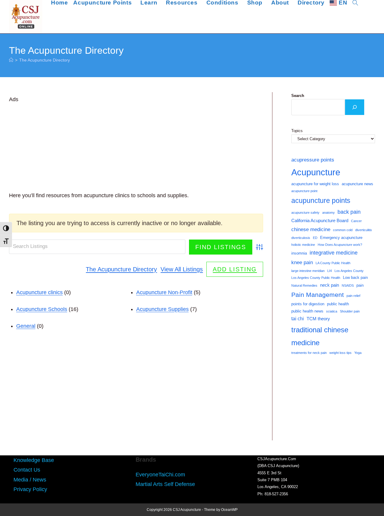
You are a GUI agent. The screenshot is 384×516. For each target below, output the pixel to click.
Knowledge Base (34, 460)
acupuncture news (357, 184)
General (25, 326)
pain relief (353, 295)
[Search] (354, 107)
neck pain (329, 285)
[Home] (11, 60)
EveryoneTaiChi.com (160, 475)
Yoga (358, 353)
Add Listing (235, 269)
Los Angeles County (349, 271)
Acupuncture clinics (39, 292)
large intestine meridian (308, 271)
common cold (342, 230)
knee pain (302, 262)
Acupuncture (315, 172)
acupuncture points (320, 200)
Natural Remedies (304, 285)
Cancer (356, 221)
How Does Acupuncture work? (340, 244)
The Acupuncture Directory (44, 60)
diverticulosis (300, 238)
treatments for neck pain (309, 353)
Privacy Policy (30, 489)
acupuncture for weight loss (315, 184)
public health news (307, 311)
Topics (297, 130)
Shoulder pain (350, 311)
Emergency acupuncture (341, 237)
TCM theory (318, 318)
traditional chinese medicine (319, 336)
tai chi (297, 318)
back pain (349, 212)
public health (338, 304)
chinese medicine (310, 229)
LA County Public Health (333, 263)
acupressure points (312, 160)
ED (315, 238)
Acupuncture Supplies (162, 309)
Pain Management (317, 294)
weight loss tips (340, 353)
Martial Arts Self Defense (165, 484)
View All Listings (181, 269)
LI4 (329, 271)
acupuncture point (304, 191)
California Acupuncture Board (319, 220)
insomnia (299, 253)
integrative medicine (334, 253)
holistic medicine (303, 244)
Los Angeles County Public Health (315, 277)
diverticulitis (363, 230)
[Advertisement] (136, 146)
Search (297, 95)
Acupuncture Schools (41, 309)
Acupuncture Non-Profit (164, 292)
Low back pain (355, 277)
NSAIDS (348, 285)
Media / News (30, 480)
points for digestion (307, 304)
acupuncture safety (305, 212)
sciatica (331, 311)
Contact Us (27, 470)
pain (360, 285)
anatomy (328, 212)
